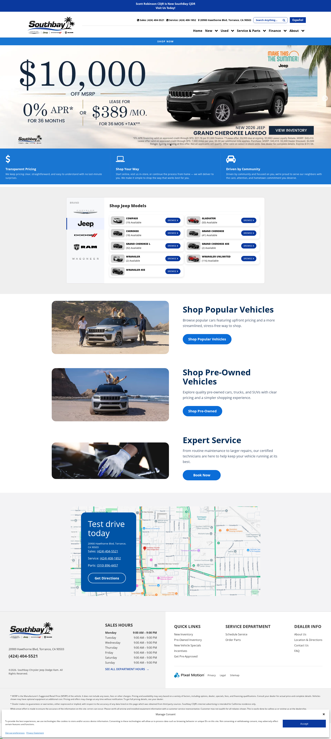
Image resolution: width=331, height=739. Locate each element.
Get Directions (107, 578)
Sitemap (234, 675)
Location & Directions (308, 640)
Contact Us (301, 645)
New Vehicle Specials (187, 645)
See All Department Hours (127, 669)
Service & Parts (248, 31)
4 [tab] (170, 145)
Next (325, 98)
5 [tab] (176, 145)
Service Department (247, 626)
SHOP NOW (165, 41)
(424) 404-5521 (107, 551)
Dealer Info (307, 626)
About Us (300, 634)
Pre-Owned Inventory (188, 640)
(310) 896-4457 (107, 565)
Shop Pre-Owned (202, 411)
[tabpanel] (165, 97)
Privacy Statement (35, 732)
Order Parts (233, 640)
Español (297, 20)
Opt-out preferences (15, 732)
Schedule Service (236, 634)
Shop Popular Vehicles (207, 339)
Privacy (212, 675)
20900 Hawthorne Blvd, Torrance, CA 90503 (36, 649)
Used (224, 31)
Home (197, 31)
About (294, 31)
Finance (275, 31)
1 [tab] (155, 145)
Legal (223, 675)
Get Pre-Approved (186, 656)
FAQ (296, 651)
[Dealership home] (51, 25)
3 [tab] (165, 145)
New (208, 31)
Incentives (180, 651)
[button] (324, 714)
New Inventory (183, 634)
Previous (6, 98)
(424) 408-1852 (110, 558)
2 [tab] (160, 145)
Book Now (201, 475)
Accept (304, 723)
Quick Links (187, 626)
